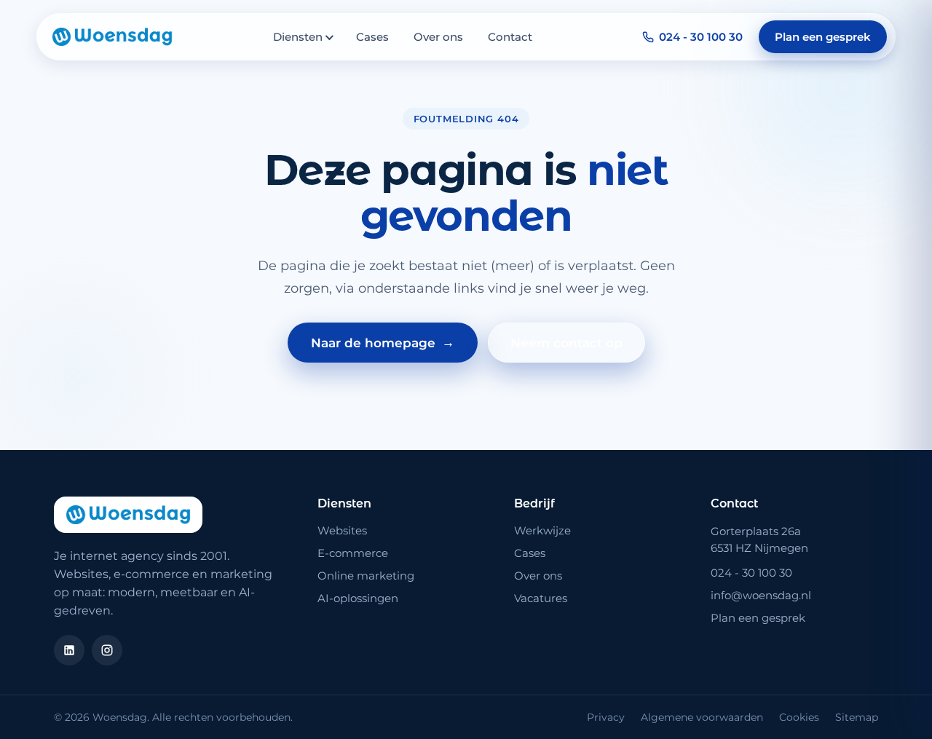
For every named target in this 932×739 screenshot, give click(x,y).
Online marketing (365, 575)
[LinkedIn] (69, 650)
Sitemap (856, 717)
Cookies (799, 717)
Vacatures (540, 598)
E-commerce (352, 553)
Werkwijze (542, 530)
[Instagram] (107, 650)
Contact (510, 37)
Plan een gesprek (823, 37)
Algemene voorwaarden (702, 717)
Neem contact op (566, 343)
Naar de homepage (382, 342)
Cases (372, 37)
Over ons (438, 37)
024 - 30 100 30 (701, 37)
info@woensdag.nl (761, 595)
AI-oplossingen (357, 598)
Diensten (298, 37)
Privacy (606, 717)
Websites (342, 530)
